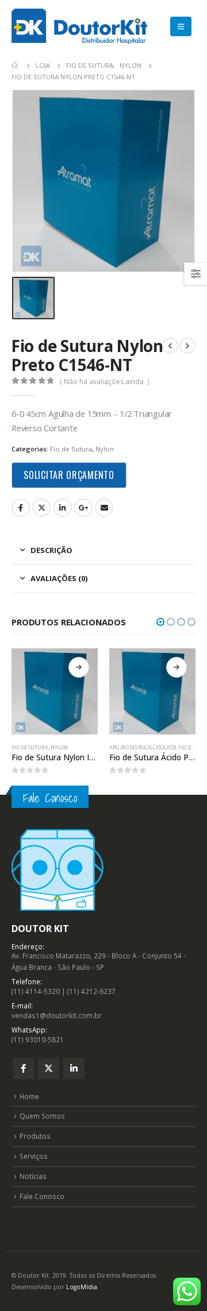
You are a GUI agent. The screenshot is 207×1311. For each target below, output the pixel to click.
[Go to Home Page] (16, 65)
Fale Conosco (42, 1196)
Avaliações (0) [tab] (58, 578)
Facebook (21, 507)
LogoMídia (81, 1287)
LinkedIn (62, 507)
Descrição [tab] (51, 550)
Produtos (35, 1135)
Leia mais (78, 667)
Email (104, 507)
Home (29, 1096)
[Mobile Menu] (180, 26)
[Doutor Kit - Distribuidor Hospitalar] (79, 26)
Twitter (41, 507)
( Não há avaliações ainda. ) (104, 381)
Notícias (33, 1176)
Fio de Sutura (71, 448)
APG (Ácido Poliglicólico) (142, 747)
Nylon (104, 448)
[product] (55, 691)
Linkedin (74, 1068)
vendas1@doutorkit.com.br (57, 1015)
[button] (160, 622)
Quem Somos (42, 1115)
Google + (83, 507)
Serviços (34, 1156)
